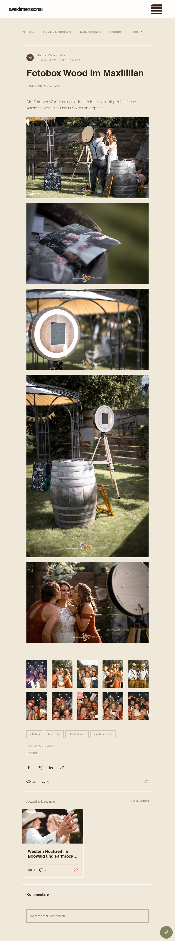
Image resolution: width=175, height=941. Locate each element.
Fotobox (116, 32)
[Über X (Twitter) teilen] (40, 767)
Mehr (135, 32)
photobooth (77, 734)
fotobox (34, 734)
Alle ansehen (139, 801)
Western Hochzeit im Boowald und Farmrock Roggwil (50, 854)
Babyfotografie (90, 32)
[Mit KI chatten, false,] (166, 932)
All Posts (28, 32)
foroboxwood (103, 734)
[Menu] (156, 9)
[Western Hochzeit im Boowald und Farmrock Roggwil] (52, 826)
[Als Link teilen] (62, 767)
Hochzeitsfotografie (57, 32)
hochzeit (54, 734)
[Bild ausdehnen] (87, 158)
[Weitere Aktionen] (146, 57)
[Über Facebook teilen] (28, 767)
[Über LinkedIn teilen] (51, 767)
